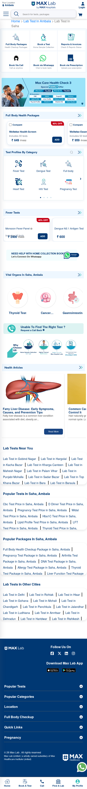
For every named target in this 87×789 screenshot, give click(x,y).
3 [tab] (47, 197)
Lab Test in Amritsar (48, 613)
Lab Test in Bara (35, 483)
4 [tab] (50, 197)
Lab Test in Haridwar (34, 619)
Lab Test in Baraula (62, 483)
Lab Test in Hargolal (54, 459)
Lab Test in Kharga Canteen (45, 465)
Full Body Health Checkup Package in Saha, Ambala (36, 549)
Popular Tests (14, 686)
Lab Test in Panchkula (37, 607)
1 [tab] (40, 197)
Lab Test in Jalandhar (70, 607)
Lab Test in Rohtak (41, 595)
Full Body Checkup (19, 717)
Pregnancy (12, 737)
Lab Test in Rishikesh (65, 619)
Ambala (9, 5)
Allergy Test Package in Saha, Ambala (42, 567)
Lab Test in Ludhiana (17, 613)
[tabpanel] (43, 92)
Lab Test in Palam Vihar (42, 471)
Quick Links (13, 727)
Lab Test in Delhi (14, 595)
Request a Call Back (31, 330)
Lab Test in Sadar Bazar (44, 477)
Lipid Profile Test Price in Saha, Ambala (43, 522)
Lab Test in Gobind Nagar (20, 459)
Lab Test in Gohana (16, 601)
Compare (17, 124)
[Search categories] (71, 152)
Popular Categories (19, 696)
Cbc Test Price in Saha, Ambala (23, 504)
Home (15, 21)
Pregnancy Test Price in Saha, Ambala (43, 510)
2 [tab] (44, 197)
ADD (57, 139)
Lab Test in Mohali (45, 601)
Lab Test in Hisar (69, 595)
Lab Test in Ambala (37, 21)
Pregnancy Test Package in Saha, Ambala (30, 555)
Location (11, 706)
